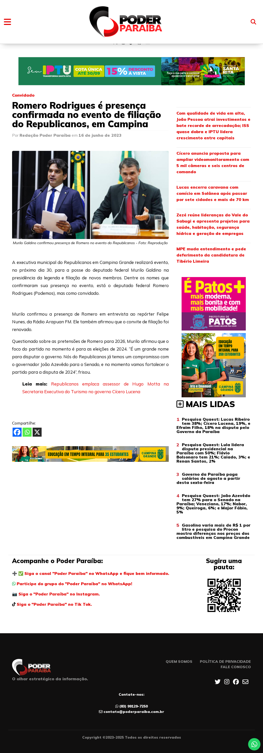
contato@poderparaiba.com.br (134, 711)
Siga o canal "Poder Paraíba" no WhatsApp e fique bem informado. (96, 573)
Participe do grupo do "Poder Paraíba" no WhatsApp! (74, 583)
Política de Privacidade (225, 661)
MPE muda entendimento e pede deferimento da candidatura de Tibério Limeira (211, 255)
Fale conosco (236, 667)
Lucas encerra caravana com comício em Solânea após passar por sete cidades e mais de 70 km (212, 193)
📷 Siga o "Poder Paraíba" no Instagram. (56, 593)
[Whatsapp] (27, 432)
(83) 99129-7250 (133, 706)
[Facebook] (17, 432)
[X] (37, 432)
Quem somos (179, 661)
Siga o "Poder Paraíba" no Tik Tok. (54, 604)
